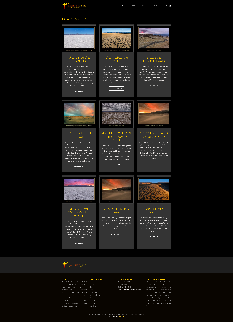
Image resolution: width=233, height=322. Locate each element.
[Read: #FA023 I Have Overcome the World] (79, 190)
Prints (143, 6)
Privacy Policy (133, 314)
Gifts (134, 6)
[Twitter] (170, 6)
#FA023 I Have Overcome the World (79, 212)
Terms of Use (123, 314)
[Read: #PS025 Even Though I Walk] (154, 39)
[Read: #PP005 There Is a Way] (116, 190)
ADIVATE (121, 316)
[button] (167, 6)
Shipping (93, 298)
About (154, 6)
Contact (141, 314)
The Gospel (94, 303)
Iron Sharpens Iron (97, 306)
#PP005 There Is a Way (116, 210)
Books (123, 6)
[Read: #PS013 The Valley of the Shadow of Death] (116, 114)
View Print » (79, 91)
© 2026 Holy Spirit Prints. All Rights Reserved (103, 314)
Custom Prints (95, 292)
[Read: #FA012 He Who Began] (154, 190)
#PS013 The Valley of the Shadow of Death (116, 136)
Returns (93, 300)
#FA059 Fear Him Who (116, 59)
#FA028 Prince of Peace (79, 135)
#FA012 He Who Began (153, 210)
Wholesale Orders (96, 295)
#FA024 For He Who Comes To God (154, 135)
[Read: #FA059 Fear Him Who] (116, 39)
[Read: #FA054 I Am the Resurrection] (79, 39)
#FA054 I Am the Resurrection (79, 59)
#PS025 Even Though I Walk (154, 59)
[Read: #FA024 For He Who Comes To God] (154, 114)
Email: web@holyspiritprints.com (130, 290)
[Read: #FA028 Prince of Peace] (79, 114)
